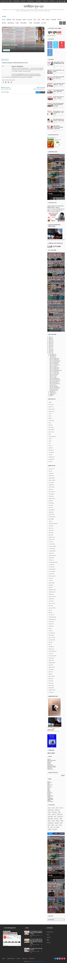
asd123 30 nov (53, 357)
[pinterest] (64, 1)
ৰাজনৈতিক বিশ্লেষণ (52, 907)
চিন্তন (50, 422)
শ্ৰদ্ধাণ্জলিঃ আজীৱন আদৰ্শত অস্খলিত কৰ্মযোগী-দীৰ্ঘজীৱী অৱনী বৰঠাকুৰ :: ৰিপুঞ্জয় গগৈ (58, 63)
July (51, 395)
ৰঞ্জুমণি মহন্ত (51, 678)
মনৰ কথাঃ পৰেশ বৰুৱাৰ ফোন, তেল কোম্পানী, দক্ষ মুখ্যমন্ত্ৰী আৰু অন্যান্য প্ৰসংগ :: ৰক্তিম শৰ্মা (55, 319)
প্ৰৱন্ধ (13, 19)
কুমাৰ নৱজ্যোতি (51, 519)
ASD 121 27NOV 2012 (54, 359)
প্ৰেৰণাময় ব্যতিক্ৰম (10, 23)
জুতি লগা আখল (51, 432)
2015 (50, 349)
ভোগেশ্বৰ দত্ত (51, 621)
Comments (62, 833)
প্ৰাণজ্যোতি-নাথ (51, 598)
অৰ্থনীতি (50, 402)
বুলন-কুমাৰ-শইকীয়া (52, 608)
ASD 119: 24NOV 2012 (54, 362)
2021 (50, 341)
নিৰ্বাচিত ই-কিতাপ (50, 764)
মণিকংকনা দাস (51, 623)
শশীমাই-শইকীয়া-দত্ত (52, 651)
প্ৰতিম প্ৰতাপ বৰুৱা (52, 596)
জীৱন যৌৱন (51, 425)
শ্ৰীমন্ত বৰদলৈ (51, 660)
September (52, 393)
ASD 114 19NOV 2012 (54, 369)
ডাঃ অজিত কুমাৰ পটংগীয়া (53, 562)
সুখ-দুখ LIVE (29, 19)
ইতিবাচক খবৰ (51, 406)
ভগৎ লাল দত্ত (51, 614)
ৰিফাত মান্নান (51, 683)
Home (4, 16)
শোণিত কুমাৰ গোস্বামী (52, 655)
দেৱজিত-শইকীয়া (51, 582)
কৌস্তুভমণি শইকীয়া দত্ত (53, 523)
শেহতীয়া (56, 833)
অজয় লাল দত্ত (51, 468)
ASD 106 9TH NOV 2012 (55, 379)
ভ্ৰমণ (50, 443)
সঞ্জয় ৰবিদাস (51, 665)
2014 (50, 350)
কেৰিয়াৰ (43, 19)
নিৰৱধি (49, 825)
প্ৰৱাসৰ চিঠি (57, 823)
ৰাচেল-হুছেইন (51, 680)
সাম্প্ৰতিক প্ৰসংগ (52, 457)
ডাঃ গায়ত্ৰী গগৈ (51, 564)
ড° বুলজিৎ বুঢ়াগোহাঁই (52, 546)
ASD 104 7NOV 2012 (54, 382)
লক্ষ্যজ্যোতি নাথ (51, 646)
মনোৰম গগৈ (51, 630)
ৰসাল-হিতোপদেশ (52, 459)
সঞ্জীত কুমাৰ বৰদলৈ (52, 662)
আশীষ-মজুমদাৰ (51, 494)
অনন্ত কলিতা (51, 473)
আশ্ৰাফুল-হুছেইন (52, 498)
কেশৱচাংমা (50, 521)
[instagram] (62, 959)
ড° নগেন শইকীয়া (52, 544)
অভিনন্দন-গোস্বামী (52, 480)
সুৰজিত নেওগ (51, 671)
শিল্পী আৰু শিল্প (51, 450)
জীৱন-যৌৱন (4, 23)
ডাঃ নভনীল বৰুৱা (51, 566)
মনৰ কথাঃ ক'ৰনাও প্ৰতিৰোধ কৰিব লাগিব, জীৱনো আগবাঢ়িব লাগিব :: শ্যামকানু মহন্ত (55, 187)
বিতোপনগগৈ (51, 605)
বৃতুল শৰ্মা (50, 610)
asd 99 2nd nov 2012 (54, 389)
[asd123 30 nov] (23, 39)
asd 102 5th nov (53, 385)
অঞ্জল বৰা (50, 471)
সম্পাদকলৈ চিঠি (53, 19)
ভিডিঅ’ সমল (49, 763)
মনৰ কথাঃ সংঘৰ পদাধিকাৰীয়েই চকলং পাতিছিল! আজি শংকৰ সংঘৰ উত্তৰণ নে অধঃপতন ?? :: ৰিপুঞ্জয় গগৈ (55, 271)
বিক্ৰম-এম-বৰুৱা (52, 603)
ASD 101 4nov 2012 (54, 386)
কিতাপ (55, 816)
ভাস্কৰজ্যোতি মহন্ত (52, 619)
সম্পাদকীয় (17, 23)
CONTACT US (45, 1)
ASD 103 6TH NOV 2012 (55, 383)
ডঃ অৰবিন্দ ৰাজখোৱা (52, 551)
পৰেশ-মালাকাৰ (51, 601)
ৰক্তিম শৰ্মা (50, 674)
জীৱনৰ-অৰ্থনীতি (51, 429)
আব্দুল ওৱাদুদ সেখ (52, 491)
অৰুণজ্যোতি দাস (51, 484)
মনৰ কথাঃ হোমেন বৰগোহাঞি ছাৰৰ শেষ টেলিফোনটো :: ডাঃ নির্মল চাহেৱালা (55, 279)
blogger (43, 92)
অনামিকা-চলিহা (51, 475)
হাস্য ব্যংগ (59, 19)
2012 (50, 353)
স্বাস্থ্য (35, 19)
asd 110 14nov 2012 (54, 374)
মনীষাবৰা (50, 628)
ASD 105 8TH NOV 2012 (55, 381)
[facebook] (57, 1)
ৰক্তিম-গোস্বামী (51, 676)
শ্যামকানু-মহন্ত (51, 658)
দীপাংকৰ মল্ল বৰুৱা (52, 576)
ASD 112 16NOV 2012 (54, 371)
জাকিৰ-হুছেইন (51, 532)
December (52, 354)
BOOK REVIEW (16, 1)
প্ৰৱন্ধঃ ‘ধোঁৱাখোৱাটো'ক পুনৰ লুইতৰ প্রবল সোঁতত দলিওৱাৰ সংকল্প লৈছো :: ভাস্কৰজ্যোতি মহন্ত (55, 311)
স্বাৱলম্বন (49, 829)
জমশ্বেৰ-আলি (51, 530)
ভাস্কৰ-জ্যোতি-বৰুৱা (52, 617)
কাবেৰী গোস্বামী (51, 514)
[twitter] (60, 1)
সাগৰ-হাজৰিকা (51, 669)
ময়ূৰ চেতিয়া (51, 642)
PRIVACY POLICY (30, 1)
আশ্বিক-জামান (51, 496)
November (52, 355)
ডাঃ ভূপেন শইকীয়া (52, 571)
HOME (10, 1)
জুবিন (51, 827)
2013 (50, 351)
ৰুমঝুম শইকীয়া (51, 687)
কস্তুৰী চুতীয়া (51, 512)
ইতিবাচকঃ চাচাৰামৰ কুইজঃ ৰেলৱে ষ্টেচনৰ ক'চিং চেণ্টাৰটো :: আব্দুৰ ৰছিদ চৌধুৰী (55, 327)
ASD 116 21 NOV (53, 366)
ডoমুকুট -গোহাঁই (52, 539)
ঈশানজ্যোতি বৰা (51, 503)
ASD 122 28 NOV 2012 (54, 358)
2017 (50, 346)
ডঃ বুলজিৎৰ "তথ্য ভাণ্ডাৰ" (51, 765)
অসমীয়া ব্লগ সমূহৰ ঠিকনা (51, 753)
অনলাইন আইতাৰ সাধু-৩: (6, 931)
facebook (38, 92)
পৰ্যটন (56, 825)
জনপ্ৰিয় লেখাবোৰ (50, 834)
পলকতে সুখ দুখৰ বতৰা (53, 177)
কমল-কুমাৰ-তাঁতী (52, 509)
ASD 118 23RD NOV (54, 363)
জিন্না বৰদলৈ (51, 535)
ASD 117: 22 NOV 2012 (54, 365)
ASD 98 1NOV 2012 (54, 390)
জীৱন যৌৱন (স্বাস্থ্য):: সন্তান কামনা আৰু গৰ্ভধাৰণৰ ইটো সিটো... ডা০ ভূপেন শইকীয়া (55, 165)
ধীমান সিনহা (51, 587)
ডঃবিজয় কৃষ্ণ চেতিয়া (52, 555)
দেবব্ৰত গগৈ (51, 578)
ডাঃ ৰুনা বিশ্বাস (51, 573)
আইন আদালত (51, 404)
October (52, 391)
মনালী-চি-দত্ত (51, 626)
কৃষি (48, 827)
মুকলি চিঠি (50, 193)
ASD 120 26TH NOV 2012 (55, 361)
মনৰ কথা (38, 19)
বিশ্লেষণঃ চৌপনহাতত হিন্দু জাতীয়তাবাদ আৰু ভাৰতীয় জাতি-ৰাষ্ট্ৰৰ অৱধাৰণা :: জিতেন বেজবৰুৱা (58, 105)
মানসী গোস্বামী (51, 635)
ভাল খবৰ (3, 19)
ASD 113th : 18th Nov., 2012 (56, 370)
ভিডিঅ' (53, 825)
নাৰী (54, 827)
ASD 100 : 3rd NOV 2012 (55, 387)
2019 (50, 343)
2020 (50, 342)
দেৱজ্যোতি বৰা (51, 585)
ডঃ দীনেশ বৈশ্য (51, 553)
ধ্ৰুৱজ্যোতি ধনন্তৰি (52, 589)
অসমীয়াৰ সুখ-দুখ (33, 6)
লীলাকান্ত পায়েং (51, 649)
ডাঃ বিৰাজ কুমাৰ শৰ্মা (52, 569)
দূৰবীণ (50, 434)
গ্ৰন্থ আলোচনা (18, 19)
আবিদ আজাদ (51, 489)
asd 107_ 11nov (53, 377)
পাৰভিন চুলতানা (51, 594)
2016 (50, 347)
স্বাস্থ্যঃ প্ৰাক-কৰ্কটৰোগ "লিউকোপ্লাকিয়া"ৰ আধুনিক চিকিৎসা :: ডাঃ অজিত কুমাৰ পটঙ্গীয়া (58, 127)
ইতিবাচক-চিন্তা (51, 411)
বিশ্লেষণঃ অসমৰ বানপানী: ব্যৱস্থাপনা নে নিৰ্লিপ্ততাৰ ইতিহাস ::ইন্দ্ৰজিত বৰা (55, 157)
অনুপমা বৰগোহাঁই (52, 478)
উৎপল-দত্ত (51, 507)
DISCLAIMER (38, 1)
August (51, 394)
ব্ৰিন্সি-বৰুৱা (51, 612)
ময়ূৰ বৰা (50, 644)
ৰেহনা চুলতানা (51, 692)
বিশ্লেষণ (24, 19)
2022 (50, 339)
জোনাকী (49, 820)
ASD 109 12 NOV (53, 375)
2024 (50, 337)
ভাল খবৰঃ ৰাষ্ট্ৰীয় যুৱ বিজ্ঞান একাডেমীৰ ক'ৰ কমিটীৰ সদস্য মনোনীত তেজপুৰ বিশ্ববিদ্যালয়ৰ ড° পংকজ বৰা (36, 932)
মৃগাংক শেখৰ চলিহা (52, 637)
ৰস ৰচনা (60, 825)
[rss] (62, 1)
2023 (50, 338)
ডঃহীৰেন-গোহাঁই (51, 557)
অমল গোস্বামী (51, 482)
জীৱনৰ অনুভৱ (51, 427)
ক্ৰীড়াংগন (50, 418)
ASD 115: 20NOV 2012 (54, 367)
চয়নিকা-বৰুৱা (51, 528)
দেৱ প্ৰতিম (50, 580)
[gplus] (60, 959)
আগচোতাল (49, 759)
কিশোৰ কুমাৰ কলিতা (52, 516)
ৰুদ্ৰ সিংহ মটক (51, 685)
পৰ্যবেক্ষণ (50, 438)
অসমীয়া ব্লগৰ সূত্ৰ (50, 769)
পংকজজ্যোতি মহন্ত (52, 592)
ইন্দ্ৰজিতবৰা (51, 500)
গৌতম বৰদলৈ (51, 525)
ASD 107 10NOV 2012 (54, 378)
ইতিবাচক (57, 820)
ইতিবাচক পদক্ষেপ (52, 409)
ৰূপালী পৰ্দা (47, 19)
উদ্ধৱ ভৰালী (51, 505)
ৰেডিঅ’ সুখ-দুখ (49, 768)
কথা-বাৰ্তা (50, 413)
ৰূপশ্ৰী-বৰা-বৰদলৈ (52, 690)
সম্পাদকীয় (48, 762)
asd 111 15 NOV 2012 (54, 373)
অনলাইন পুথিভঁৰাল (23, 23)
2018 (50, 345)
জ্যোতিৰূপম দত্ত (52, 537)
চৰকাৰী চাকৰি (9, 19)
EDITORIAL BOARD (51, 767)
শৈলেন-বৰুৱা (51, 653)
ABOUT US (23, 1)
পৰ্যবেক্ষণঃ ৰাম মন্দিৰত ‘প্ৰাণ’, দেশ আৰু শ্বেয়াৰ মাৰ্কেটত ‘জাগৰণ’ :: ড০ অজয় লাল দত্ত (58, 112)
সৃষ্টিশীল (58, 827)
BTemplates (34, 961)
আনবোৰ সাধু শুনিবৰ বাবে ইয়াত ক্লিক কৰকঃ (9, 947)
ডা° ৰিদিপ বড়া (51, 560)
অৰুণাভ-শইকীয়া (51, 487)
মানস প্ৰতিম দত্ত (52, 633)
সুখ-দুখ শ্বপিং (52, 1)
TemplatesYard (40, 961)
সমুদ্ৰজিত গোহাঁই (52, 667)
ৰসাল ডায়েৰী (55, 829)
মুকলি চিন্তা (51, 447)
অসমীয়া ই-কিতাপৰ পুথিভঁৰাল (51, 760)
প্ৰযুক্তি (61, 818)
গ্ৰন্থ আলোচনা (51, 420)
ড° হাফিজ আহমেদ (52, 548)
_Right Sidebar (50, 799)
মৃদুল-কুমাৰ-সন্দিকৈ (52, 639)
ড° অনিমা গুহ (51, 541)
